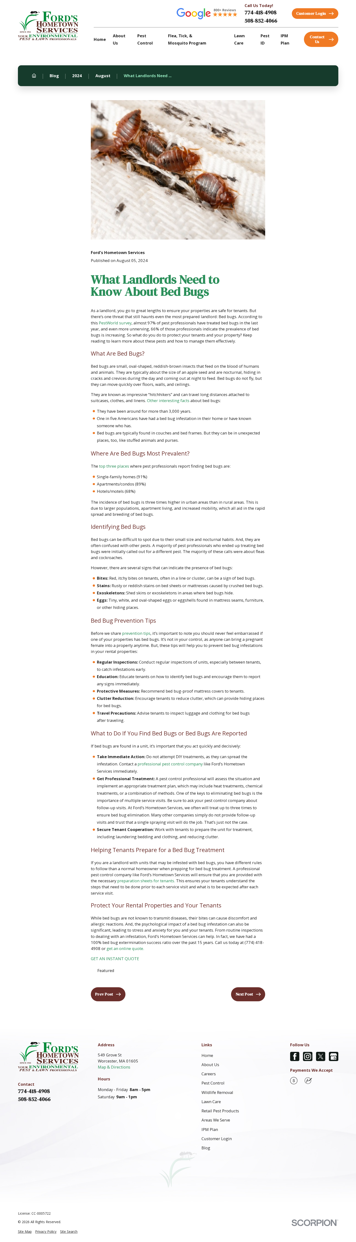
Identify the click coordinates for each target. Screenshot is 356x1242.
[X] (320, 1056)
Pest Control (212, 1083)
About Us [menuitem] (119, 39)
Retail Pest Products (220, 1111)
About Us (210, 1064)
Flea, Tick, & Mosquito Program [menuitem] (187, 39)
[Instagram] (307, 1056)
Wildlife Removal (217, 1092)
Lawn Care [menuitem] (239, 39)
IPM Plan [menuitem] (285, 39)
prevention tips (136, 633)
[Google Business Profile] (333, 1056)
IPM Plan (209, 1129)
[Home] (48, 25)
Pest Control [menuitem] (145, 39)
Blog (205, 1148)
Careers (208, 1074)
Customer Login (216, 1138)
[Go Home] (34, 76)
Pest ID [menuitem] (265, 39)
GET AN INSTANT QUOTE (115, 958)
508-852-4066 (261, 20)
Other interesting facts (168, 400)
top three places (114, 466)
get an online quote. (125, 948)
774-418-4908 (261, 12)
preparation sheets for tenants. (146, 880)
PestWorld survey (115, 323)
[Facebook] (294, 1056)
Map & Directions (114, 1067)
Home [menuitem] (100, 39)
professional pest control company (170, 764)
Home (207, 1055)
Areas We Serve (215, 1120)
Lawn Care (211, 1101)
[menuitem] (25, 1231)
